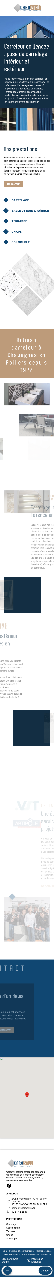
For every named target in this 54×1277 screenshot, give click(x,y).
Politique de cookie (11, 1254)
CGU (5, 1251)
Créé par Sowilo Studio (10, 1260)
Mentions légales (43, 1251)
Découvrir (13, 184)
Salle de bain (13, 1227)
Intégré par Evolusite (37, 1260)
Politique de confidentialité (21, 1251)
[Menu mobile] (7, 1270)
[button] (27, 1095)
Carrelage (11, 1224)
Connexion (46, 1254)
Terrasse (10, 1231)
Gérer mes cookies (30, 1254)
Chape (9, 1235)
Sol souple (11, 1238)
